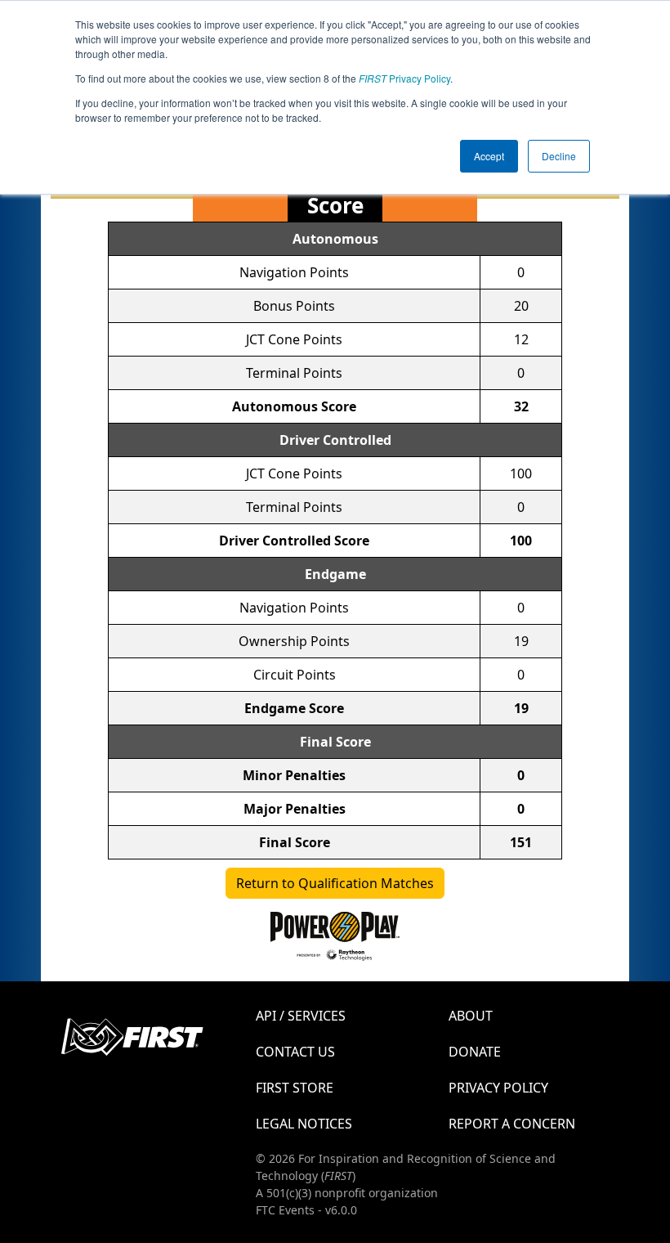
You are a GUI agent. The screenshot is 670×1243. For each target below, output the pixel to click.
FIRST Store (294, 1088)
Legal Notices (304, 1124)
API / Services (301, 1016)
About (471, 1016)
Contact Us (295, 1052)
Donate (475, 1052)
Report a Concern (512, 1124)
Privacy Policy (404, 78)
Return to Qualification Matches (335, 883)
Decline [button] (559, 156)
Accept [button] (489, 156)
